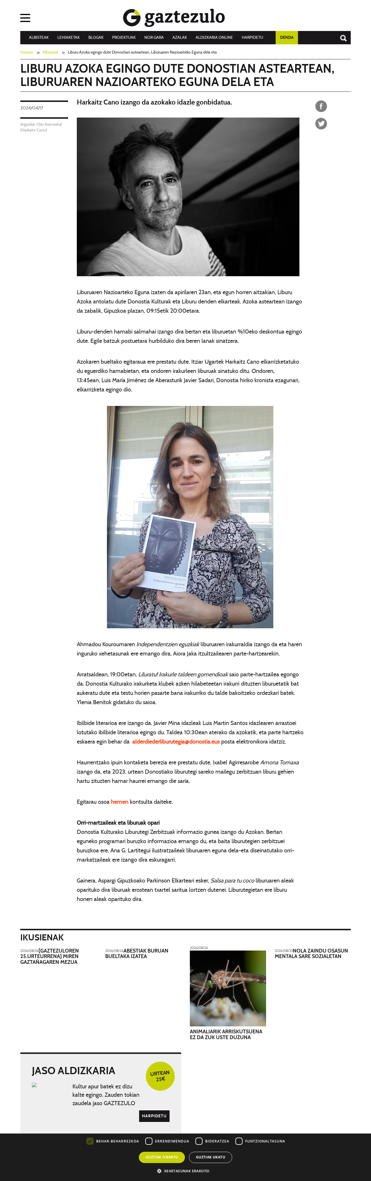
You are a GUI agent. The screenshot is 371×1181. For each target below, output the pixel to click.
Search (340, 35)
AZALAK (179, 38)
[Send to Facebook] (321, 106)
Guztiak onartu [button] (162, 1157)
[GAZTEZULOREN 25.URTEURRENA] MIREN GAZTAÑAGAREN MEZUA (49, 957)
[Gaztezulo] (173, 16)
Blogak (95, 38)
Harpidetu (252, 38)
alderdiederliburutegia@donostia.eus (176, 742)
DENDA (287, 38)
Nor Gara (154, 38)
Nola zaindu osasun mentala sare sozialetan (311, 954)
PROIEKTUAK (124, 38)
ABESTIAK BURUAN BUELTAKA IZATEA (136, 954)
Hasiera (26, 52)
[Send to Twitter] (321, 123)
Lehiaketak (68, 38)
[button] (185, 1170)
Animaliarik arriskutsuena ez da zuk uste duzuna (226, 1034)
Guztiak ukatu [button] (210, 1157)
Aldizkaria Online (214, 38)
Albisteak (39, 38)
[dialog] (185, 1138)
